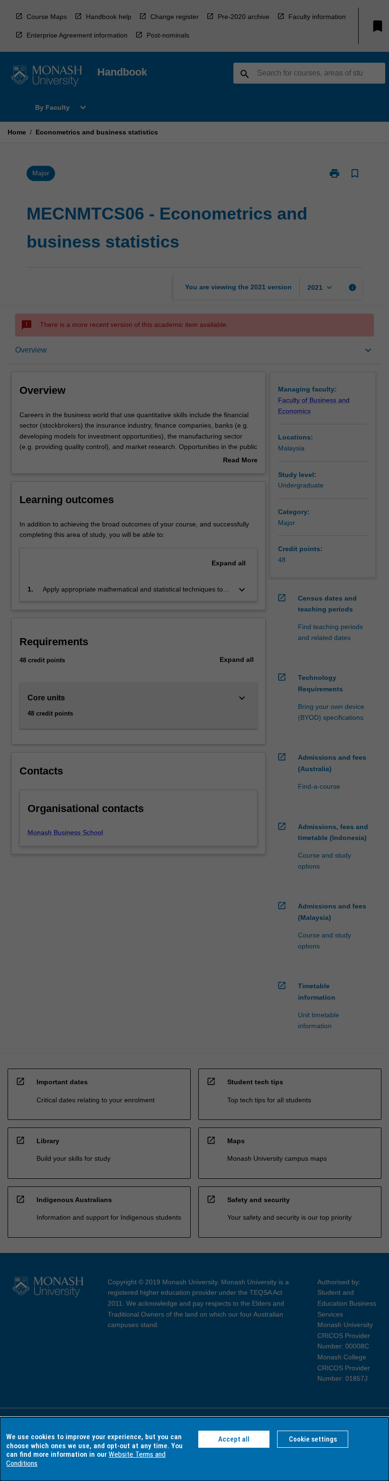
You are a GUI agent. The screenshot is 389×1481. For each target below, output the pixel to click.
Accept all (234, 1439)
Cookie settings (313, 1439)
